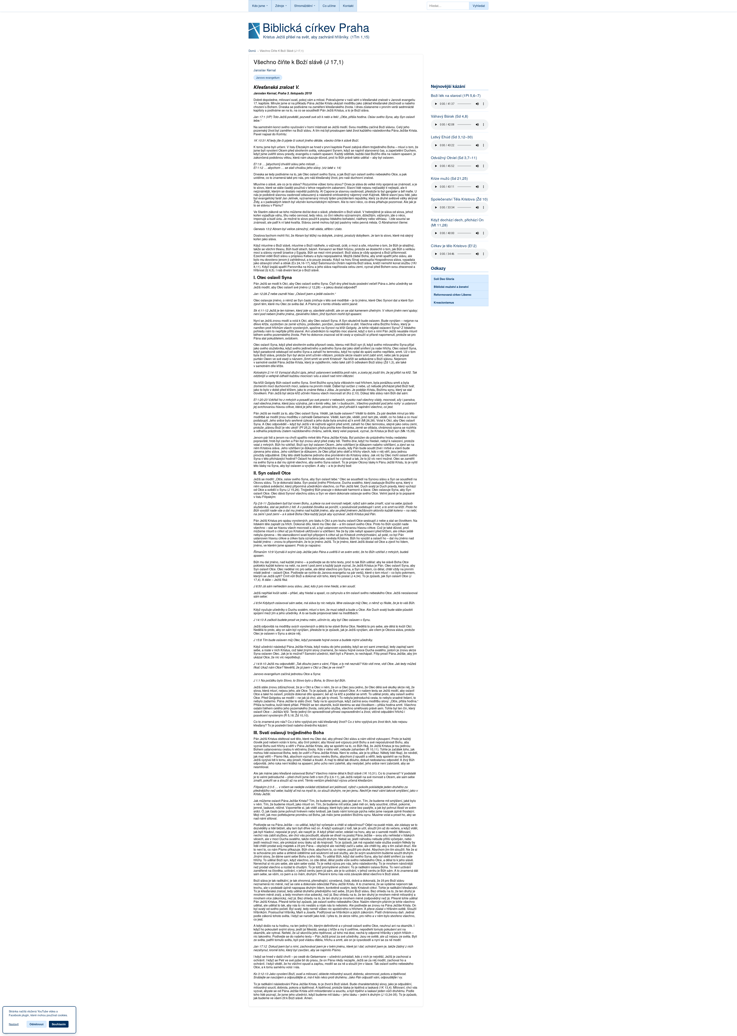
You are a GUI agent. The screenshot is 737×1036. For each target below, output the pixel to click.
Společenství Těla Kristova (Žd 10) (459, 198)
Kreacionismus (444, 302)
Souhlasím (59, 1024)
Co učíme (329, 5)
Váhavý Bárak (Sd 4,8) (449, 116)
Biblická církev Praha (316, 27)
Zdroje (279, 5)
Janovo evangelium (268, 77)
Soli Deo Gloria (444, 279)
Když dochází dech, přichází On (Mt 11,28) (457, 222)
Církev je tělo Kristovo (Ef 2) (454, 245)
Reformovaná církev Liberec (452, 294)
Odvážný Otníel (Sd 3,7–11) (454, 157)
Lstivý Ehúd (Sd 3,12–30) (452, 136)
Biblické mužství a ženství (451, 287)
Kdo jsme (258, 5)
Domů (252, 51)
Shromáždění (303, 5)
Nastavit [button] (14, 1024)
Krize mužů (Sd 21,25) (449, 178)
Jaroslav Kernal (265, 70)
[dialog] (39, 1020)
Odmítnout (37, 1024)
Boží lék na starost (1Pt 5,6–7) (456, 95)
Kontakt (348, 5)
